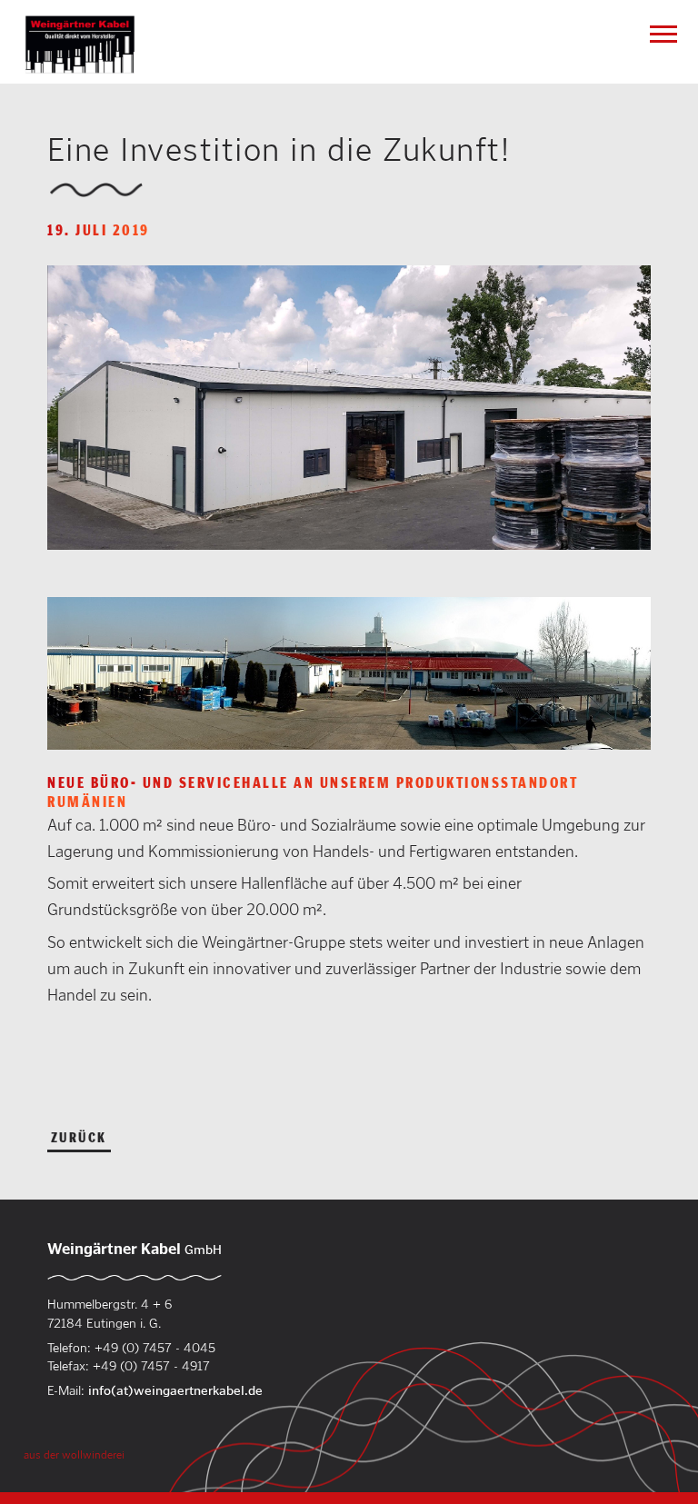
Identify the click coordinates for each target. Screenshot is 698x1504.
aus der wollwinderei (74, 1454)
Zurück (79, 1138)
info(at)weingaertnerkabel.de (175, 1390)
